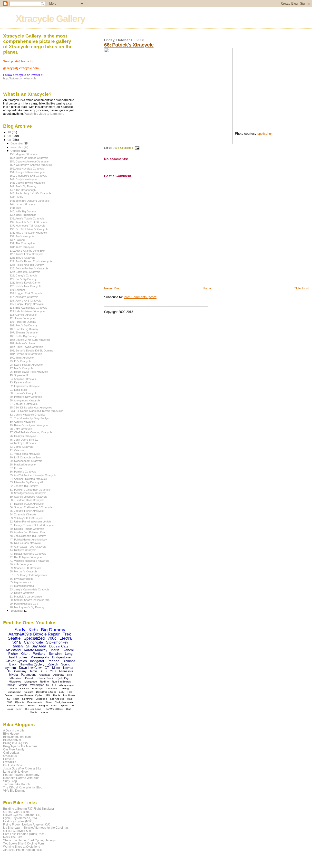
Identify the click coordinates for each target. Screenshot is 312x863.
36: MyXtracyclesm (21, 578)
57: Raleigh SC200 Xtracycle (27, 503)
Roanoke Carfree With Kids (21, 777)
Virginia (23, 684)
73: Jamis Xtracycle (21, 446)
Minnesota (66, 671)
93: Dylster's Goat (20, 382)
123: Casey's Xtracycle (23, 275)
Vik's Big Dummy (14, 790)
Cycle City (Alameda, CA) (20, 818)
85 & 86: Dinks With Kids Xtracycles (31, 407)
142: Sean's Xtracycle (23, 204)
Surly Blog (10, 781)
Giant (25, 653)
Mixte (56, 668)
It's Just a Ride (12, 765)
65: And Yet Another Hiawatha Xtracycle (33, 475)
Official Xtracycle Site (17, 830)
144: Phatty (16, 197)
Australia (58, 674)
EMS (61, 692)
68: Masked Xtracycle (23, 464)
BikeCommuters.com (17, 736)
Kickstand (13, 650)
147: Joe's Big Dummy (23, 186)
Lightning (27, 698)
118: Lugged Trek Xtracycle (26, 293)
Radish (17, 646)
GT (47, 668)
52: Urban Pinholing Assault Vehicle (30, 521)
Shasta (32, 705)
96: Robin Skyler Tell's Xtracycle (29, 371)
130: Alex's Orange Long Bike (27, 250)
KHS (43, 671)
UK (9, 671)
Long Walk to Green (16, 771)
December (17, 143)
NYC (9, 702)
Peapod (53, 661)
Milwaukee (15, 681)
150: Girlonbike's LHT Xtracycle (28, 175)
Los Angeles (57, 698)
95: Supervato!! (19, 375)
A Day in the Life (14, 730)
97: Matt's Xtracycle (21, 368)
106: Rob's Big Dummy (23, 336)
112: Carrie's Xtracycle (23, 314)
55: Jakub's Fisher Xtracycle (27, 510)
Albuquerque (66, 685)
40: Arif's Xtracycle (21, 564)
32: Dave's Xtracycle (22, 592)
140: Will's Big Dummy (23, 211)
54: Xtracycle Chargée (23, 514)
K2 (8, 698)
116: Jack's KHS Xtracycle (25, 300)
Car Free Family (13, 749)
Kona (16, 642)
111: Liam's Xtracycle (22, 318)
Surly (19, 629)
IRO (48, 695)
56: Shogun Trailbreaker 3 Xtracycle (31, 507)
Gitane (8, 695)
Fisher (13, 653)
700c (116, 147)
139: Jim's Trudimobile (23, 214)
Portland (39, 653)
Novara (68, 668)
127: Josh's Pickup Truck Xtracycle (31, 261)
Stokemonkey (57, 642)
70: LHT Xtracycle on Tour (25, 457)
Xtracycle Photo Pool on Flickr (23, 849)
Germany (20, 671)
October (15, 150)
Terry (18, 709)
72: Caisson (17, 450)
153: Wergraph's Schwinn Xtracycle (31, 164)
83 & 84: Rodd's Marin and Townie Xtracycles (36, 410)
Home (207, 288)
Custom (28, 692)
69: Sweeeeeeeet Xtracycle (26, 460)
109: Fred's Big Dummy (24, 325)
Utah (68, 709)
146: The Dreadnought (23, 190)
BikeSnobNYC (12, 739)
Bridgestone (61, 657)
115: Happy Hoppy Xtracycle (27, 304)
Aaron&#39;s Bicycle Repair (34, 634)
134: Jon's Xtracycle (22, 236)
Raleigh (53, 664)
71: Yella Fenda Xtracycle (25, 453)
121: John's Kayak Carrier (25, 282)
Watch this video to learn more (44, 113)
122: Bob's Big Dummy (23, 279)
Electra (65, 638)
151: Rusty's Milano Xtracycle (27, 172)
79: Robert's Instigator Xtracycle (29, 425)
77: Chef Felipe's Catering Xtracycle (31, 432)
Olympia (19, 702)
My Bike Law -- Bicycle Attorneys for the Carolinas (35, 827)
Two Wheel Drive (53, 709)
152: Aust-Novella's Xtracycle (27, 168)
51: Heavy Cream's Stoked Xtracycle (32, 525)
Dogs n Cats (58, 646)
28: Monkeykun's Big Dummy (27, 607)
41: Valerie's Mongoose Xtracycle (29, 560)
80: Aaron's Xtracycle (22, 421)
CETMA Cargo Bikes (16, 811)
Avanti (13, 688)
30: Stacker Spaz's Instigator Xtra (29, 599)
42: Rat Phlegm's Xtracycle (26, 557)
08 (10, 139)
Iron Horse (69, 695)
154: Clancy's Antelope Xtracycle (29, 161)
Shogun (43, 705)
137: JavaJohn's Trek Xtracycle (29, 222)
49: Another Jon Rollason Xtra (27, 532)
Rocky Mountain (64, 702)
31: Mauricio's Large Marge (26, 596)
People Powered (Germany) (21, 774)
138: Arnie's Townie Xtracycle (27, 218)
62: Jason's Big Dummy (24, 485)
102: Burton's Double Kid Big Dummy (31, 350)
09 (10, 135)
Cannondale (33, 642)
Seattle (14, 638)
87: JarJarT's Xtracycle (24, 403)
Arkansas (44, 674)
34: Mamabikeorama (22, 585)
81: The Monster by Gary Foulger (29, 418)
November (17, 147)
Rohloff (11, 705)
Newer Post (112, 288)
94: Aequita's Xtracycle (23, 379)
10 (10, 132)
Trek (67, 634)
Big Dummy (53, 629)
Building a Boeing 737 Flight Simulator (28, 808)
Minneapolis (39, 657)
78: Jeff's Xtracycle (21, 428)
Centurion (52, 688)
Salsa (21, 705)
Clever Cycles (16, 661)
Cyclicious (10, 755)
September (17, 610)
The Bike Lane (33, 709)
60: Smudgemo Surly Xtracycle (28, 493)
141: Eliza (15, 207)
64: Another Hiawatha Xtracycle (28, 478)
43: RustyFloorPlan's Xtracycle (28, 553)
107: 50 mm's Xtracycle (24, 332)
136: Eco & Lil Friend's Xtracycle (29, 229)
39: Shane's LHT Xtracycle (25, 568)
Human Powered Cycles (29, 695)
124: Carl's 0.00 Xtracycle (25, 271)
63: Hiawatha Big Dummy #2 (26, 482)
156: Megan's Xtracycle (24, 154)
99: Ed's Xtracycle (20, 361)
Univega (10, 684)
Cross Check (45, 678)
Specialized (126, 147)
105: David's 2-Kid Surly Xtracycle (30, 339)
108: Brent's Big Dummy (24, 329)
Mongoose (30, 681)
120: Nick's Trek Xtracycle (25, 286)
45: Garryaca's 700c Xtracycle (28, 546)
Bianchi (68, 650)
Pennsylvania (34, 702)
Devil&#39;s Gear (46, 692)
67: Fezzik (16, 468)
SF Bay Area (36, 646)
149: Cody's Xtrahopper (24, 179)
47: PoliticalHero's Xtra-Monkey (28, 539)
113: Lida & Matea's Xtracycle (27, 311)
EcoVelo (8, 758)
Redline (44, 681)
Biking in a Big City (15, 743)
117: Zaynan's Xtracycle (24, 296)
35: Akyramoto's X (20, 582)
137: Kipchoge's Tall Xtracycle (27, 225)
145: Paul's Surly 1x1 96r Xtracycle (30, 193)
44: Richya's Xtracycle (23, 550)
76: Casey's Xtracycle (23, 436)
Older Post (301, 288)
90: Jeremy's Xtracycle (23, 393)
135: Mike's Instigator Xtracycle (28, 232)
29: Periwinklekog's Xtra (24, 603)
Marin (54, 650)
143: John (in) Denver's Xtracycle (29, 200)
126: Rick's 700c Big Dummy (27, 264)
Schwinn (55, 653)
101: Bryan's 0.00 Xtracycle (26, 353)
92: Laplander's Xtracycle (25, 386)
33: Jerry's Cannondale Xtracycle (29, 589)
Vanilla (34, 712)
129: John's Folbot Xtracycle (26, 254)
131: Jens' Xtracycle (22, 247)
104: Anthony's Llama (22, 343)
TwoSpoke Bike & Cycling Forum (24, 843)
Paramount (28, 674)
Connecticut (14, 692)
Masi (69, 698)
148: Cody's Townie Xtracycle (27, 182)
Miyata (13, 674)
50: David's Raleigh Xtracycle (27, 528)
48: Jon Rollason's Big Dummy (28, 535)
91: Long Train (18, 389)
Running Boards (61, 681)
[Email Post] (136, 147)
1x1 (54, 685)
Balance (24, 688)
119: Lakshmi (17, 289)
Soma (54, 705)
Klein (16, 698)
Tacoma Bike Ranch (16, 784)
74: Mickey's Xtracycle (23, 443)
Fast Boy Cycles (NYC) (18, 821)
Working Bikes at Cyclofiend (21, 846)
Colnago (65, 688)
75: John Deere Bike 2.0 (24, 439)
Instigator (37, 661)
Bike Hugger (11, 733)
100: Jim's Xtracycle (22, 357)
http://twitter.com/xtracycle (20, 78)
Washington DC (39, 684)
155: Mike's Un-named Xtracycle (29, 157)
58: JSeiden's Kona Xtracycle (27, 500)
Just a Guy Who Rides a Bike (22, 768)
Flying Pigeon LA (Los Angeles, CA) (26, 824)
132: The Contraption (22, 243)
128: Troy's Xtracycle (22, 257)
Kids (33, 629)
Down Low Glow (30, 668)
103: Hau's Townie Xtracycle (26, 346)
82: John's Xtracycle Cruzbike (27, 414)
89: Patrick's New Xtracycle (26, 396)
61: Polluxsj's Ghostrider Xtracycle (30, 489)
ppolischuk (265, 133)
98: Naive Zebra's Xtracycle (26, 364)
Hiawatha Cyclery (32, 664)
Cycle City (63, 678)
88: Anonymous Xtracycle (25, 400)
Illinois (56, 695)
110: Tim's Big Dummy (23, 321)
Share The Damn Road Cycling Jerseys (29, 840)
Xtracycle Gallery (50, 18)
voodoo (45, 712)
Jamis (33, 671)
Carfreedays (11, 752)
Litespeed (41, 698)
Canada (29, 678)
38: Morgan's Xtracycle (23, 571)
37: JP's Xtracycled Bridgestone (29, 575)
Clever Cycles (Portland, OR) (22, 814)
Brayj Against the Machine (20, 746)
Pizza (49, 702)
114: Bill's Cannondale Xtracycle (28, 307)
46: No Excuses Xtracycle (25, 542)
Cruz (53, 671)
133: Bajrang (17, 239)
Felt (70, 692)
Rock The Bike (12, 837)
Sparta (64, 705)
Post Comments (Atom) (140, 297)
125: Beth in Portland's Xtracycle (29, 268)
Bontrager (37, 688)
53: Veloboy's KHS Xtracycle (26, 518)
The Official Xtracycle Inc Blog (22, 787)
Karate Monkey (35, 650)
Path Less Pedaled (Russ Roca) (24, 833)
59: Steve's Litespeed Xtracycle (28, 496)
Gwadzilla (9, 762)
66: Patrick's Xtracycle (129, 44)
